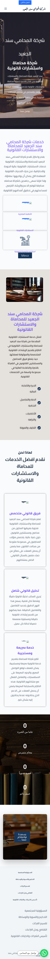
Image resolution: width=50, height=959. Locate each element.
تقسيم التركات (39, 923)
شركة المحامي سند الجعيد (34, 8)
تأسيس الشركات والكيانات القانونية (29, 936)
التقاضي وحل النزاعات (36, 929)
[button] (44, 953)
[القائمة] (5, 8)
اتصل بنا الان (25, 2)
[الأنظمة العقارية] (25, 203)
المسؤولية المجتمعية (36, 910)
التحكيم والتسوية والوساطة (33, 916)
